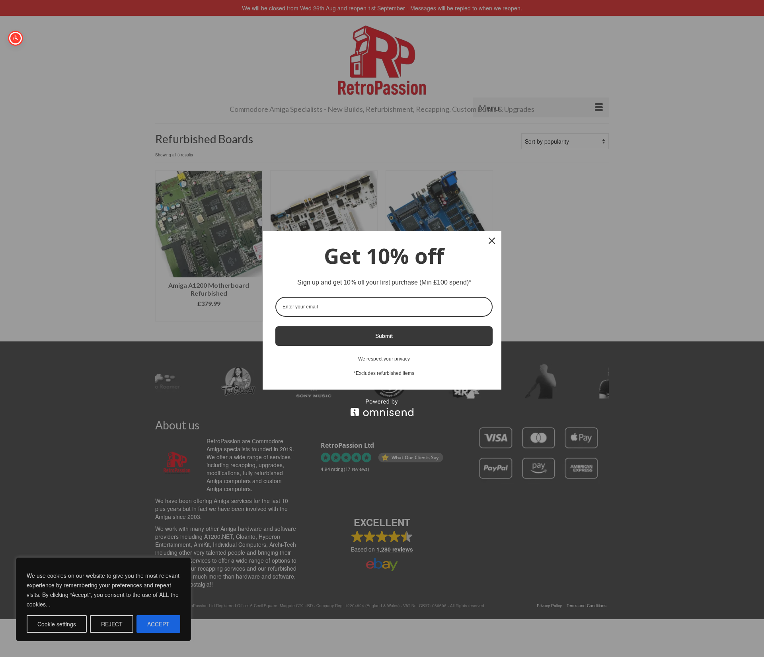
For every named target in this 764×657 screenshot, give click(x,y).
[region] (103, 599)
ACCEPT (158, 624)
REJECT (112, 624)
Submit (384, 336)
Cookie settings (56, 624)
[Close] (491, 240)
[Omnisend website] (382, 408)
